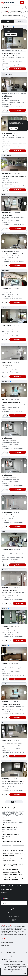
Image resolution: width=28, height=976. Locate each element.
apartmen (11, 814)
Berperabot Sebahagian (18, 845)
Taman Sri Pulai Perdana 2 (17, 822)
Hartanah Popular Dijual (7, 956)
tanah (3, 815)
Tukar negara (4, 896)
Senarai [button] (8, 21)
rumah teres (19, 813)
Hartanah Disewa (5, 949)
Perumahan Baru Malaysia (8, 952)
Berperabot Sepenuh (6, 845)
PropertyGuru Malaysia (7, 942)
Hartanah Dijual (5, 945)
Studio (3, 836)
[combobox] (13, 7)
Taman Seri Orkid (6, 822)
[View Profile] (14, 27)
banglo (19, 814)
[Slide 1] (10, 247)
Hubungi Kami (4, 892)
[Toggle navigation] (26, 2)
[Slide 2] (11, 247)
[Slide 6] (16, 247)
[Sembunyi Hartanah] (21, 79)
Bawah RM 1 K (13, 829)
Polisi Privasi (7, 966)
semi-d (15, 814)
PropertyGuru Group (6, 889)
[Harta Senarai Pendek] (25, 31)
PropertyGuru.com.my (6, 925)
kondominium (5, 814)
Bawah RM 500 (5, 829)
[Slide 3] (12, 247)
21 (15, 802)
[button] (21, 30)
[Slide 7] (17, 247)
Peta (21, 21)
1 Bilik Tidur (8, 836)
